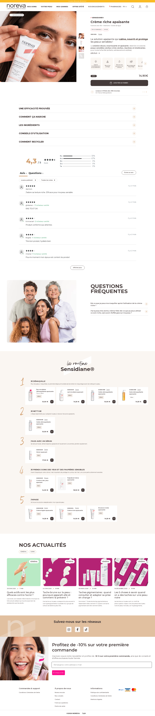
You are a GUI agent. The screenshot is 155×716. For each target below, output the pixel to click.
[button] (77, 156)
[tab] (35, 173)
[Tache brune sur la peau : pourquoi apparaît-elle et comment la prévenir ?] (59, 569)
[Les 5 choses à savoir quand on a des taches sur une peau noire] (131, 569)
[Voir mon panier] (147, 6)
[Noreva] (16, 6)
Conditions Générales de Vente (28, 689)
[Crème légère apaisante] (31, 510)
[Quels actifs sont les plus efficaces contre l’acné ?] (24, 569)
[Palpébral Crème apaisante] (62, 482)
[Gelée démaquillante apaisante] (93, 394)
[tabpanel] (77, 224)
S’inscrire (58, 667)
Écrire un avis (129, 172)
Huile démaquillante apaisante (135, 392)
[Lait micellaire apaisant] (62, 394)
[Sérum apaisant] (31, 453)
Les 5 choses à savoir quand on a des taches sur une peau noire (130, 590)
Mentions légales (95, 696)
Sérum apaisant (41, 451)
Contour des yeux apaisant (45, 479)
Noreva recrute (59, 689)
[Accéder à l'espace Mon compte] (140, 6)
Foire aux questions (60, 700)
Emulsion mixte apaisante (106, 505)
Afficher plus (77, 266)
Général (23, 549)
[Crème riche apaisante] (62, 510)
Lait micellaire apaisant (74, 391)
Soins (32, 549)
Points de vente (59, 703)
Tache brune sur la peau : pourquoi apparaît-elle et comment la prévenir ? (59, 592)
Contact (57, 696)
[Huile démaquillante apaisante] (124, 394)
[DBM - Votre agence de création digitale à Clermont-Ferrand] (83, 710)
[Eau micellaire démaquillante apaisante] (31, 394)
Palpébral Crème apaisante (75, 477)
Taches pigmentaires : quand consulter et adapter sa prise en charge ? (94, 592)
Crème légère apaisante (43, 508)
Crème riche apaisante (74, 508)
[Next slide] (145, 64)
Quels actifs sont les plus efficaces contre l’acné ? (23, 590)
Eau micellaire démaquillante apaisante (44, 389)
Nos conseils (58, 693)
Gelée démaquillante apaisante (104, 392)
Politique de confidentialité (98, 689)
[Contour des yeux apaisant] (31, 482)
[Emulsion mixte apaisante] (93, 510)
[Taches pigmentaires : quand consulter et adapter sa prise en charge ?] (95, 569)
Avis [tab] (23, 173)
